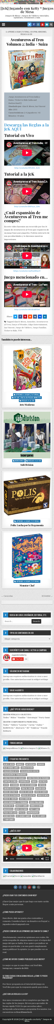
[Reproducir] (6, 858)
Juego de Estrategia (11, 795)
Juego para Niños (36, 802)
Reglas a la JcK (26, 34)
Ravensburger (33, 812)
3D (27, 728)
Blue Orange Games (11, 767)
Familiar (22, 717)
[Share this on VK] (35, 317)
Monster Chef (27, 585)
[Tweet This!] (15, 317)
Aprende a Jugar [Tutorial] (18, 31)
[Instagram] (38, 24)
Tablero (14, 725)
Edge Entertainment (37, 324)
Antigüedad (30, 764)
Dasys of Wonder (20, 324)
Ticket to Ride (10, 331)
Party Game (44, 717)
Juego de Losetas (28, 795)
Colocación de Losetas (30, 771)
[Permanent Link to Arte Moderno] (27, 369)
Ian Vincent (9, 328)
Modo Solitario (21, 809)
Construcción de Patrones (38, 778)
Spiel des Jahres (39, 816)
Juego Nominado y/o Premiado (15, 802)
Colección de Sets (11, 771)
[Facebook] (34, 24)
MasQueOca (8, 809)
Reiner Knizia (9, 816)
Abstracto (20, 728)
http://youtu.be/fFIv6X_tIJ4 (27, 168)
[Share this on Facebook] (20, 317)
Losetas (23, 725)
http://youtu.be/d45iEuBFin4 (27, 309)
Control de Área (10, 781)
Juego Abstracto (10, 792)
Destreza (43, 781)
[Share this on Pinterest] (25, 317)
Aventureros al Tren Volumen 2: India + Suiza (27, 42)
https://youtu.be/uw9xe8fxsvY (27, 271)
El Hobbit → (47, 596)
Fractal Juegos (27, 788)
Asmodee (31, 322)
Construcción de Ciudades (14, 778)
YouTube (38, 965)
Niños (13, 717)
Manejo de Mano (36, 805)
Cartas (32, 725)
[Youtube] (42, 24)
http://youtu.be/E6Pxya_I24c (27, 206)
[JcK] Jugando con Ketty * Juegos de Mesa (27, 10)
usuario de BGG (21, 968)
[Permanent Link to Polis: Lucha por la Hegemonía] (27, 495)
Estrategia (32, 717)
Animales (20, 764)
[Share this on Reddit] (30, 317)
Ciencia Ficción (27, 767)
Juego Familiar (39, 328)
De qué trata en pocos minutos (27, 397)
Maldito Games (22, 805)
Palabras (35, 728)
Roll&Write (8, 728)
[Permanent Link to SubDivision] (27, 435)
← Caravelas (7, 596)
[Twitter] (30, 24)
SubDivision (26, 464)
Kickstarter (9, 805)
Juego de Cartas (26, 792)
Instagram (7, 968)
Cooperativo (24, 781)
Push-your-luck (10, 812)
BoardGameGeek (24, 1012)
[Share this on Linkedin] (45, 317)
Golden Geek (40, 788)
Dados (39, 725)
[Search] (51, 24)
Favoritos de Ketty (11, 788)
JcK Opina (33, 31)
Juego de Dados (41, 792)
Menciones (42, 31)
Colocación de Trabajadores (15, 774)
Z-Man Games (9, 819)
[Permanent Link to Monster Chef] (27, 555)
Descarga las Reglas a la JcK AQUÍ (26, 126)
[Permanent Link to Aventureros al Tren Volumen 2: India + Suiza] (27, 69)
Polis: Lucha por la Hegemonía (27, 525)
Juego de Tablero (23, 328)
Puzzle (22, 812)
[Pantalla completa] (47, 858)
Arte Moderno (27, 404)
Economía (14, 785)
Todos (6, 717)
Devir (6, 785)
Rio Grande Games (23, 816)
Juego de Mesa (43, 795)
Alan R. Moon (20, 322)
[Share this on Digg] (40, 317)
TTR (20, 331)
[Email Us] (47, 24)
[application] (27, 848)
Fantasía (42, 785)
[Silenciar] (42, 858)
